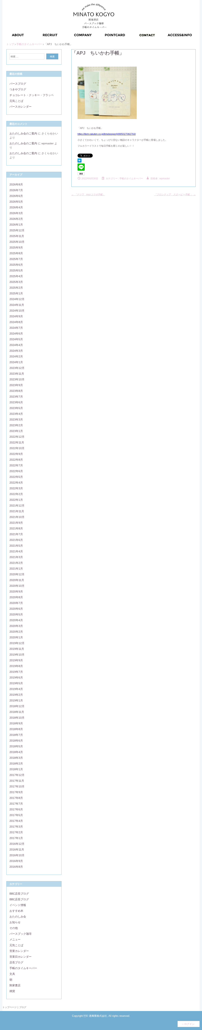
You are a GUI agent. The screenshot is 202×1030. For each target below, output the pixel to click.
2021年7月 (16, 534)
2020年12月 (16, 574)
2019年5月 (16, 683)
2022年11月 (16, 442)
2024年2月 (16, 356)
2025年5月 (16, 270)
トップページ (9, 1007)
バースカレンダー (20, 106)
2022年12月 (16, 436)
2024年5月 (16, 339)
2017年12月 (16, 775)
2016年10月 (16, 855)
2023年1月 (16, 431)
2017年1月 (16, 838)
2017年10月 (16, 786)
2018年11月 (16, 711)
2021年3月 (16, 557)
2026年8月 (16, 184)
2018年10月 (16, 717)
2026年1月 (16, 224)
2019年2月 (16, 694)
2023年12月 (16, 367)
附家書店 (15, 985)
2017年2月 (16, 832)
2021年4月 (16, 551)
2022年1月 (16, 499)
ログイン (189, 1023)
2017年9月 (16, 792)
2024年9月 (16, 316)
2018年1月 (16, 769)
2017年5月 (16, 815)
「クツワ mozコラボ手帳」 (88, 194)
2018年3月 (16, 757)
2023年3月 (16, 419)
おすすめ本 (16, 910)
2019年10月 (16, 654)
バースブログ (17, 83)
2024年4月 (16, 345)
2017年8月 (16, 797)
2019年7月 (16, 671)
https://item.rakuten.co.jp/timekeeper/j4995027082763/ (107, 134)
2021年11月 (16, 511)
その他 (13, 928)
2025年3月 (16, 281)
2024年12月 (16, 299)
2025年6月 (16, 264)
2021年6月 (16, 539)
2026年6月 (16, 195)
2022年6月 (16, 471)
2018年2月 (16, 763)
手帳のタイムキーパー (131, 178)
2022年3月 (16, 488)
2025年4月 (16, 276)
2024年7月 (16, 327)
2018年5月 (16, 746)
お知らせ (15, 922)
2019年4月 (16, 689)
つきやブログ (17, 89)
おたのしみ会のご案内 (23, 133)
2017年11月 (16, 780)
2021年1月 (16, 568)
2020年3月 (16, 625)
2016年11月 (16, 849)
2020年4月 (16, 620)
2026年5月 (16, 201)
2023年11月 (16, 373)
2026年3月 (16, 213)
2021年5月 (16, 545)
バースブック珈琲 (20, 933)
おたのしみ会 (17, 916)
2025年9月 (16, 247)
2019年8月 (16, 666)
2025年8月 (16, 253)
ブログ (22, 1007)
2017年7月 (16, 803)
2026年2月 (16, 218)
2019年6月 (16, 677)
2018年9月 (16, 723)
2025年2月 (16, 287)
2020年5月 (16, 614)
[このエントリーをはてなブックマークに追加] (79, 161)
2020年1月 (16, 637)
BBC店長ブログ (19, 893)
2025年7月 (16, 259)
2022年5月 (16, 476)
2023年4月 (16, 413)
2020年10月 (16, 585)
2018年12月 (16, 706)
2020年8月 (16, 597)
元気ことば (16, 100)
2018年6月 (16, 740)
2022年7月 (16, 465)
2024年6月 (16, 333)
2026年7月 (16, 190)
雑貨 (12, 991)
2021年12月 (16, 505)
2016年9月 (16, 861)
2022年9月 (16, 453)
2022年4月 (16, 482)
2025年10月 (16, 241)
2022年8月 (16, 459)
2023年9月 (16, 385)
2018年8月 (16, 729)
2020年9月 (16, 591)
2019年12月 (16, 643)
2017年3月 (16, 826)
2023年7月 (16, 396)
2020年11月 (16, 580)
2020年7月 (16, 603)
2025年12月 (16, 230)
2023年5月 (16, 408)
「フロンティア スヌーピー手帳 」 (175, 194)
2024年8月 (16, 322)
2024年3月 (16, 350)
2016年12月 (16, 843)
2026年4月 (16, 207)
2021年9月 (16, 522)
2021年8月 (16, 528)
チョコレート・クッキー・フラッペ (31, 95)
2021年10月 (16, 517)
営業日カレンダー (20, 956)
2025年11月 (16, 236)
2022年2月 (16, 494)
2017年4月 (16, 820)
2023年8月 (16, 390)
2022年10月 (16, 448)
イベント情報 (17, 905)
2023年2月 (16, 425)
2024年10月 (16, 310)
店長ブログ (16, 962)
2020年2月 (16, 631)
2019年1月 (16, 700)
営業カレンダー (19, 951)
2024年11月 (16, 304)
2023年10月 (16, 379)
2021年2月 (16, 562)
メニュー (15, 939)
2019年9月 (16, 660)
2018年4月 (16, 752)
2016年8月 (16, 866)
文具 (12, 973)
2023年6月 (16, 402)
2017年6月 (16, 809)
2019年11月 (16, 648)
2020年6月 (16, 608)
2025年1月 (16, 293)
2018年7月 (16, 734)
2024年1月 (16, 362)
